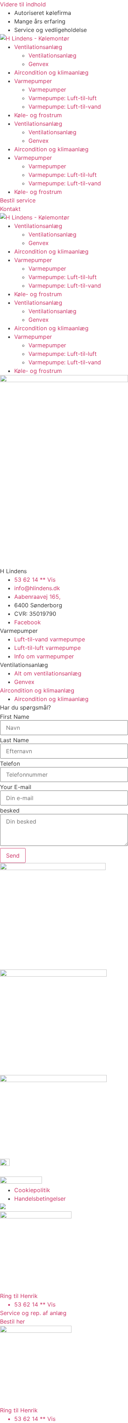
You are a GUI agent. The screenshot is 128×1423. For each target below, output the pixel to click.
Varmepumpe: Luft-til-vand (64, 106)
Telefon (10, 763)
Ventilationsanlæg (38, 46)
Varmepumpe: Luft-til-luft (62, 98)
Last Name (14, 740)
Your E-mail (15, 787)
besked (10, 810)
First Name (14, 716)
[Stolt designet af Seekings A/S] (3, 1207)
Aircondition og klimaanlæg (51, 72)
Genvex (38, 63)
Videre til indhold (23, 4)
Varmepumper (33, 81)
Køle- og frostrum (38, 115)
